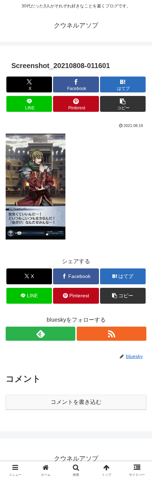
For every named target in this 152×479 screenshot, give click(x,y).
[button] (123, 104)
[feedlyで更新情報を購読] (40, 334)
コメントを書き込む (76, 402)
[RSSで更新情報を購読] (111, 334)
